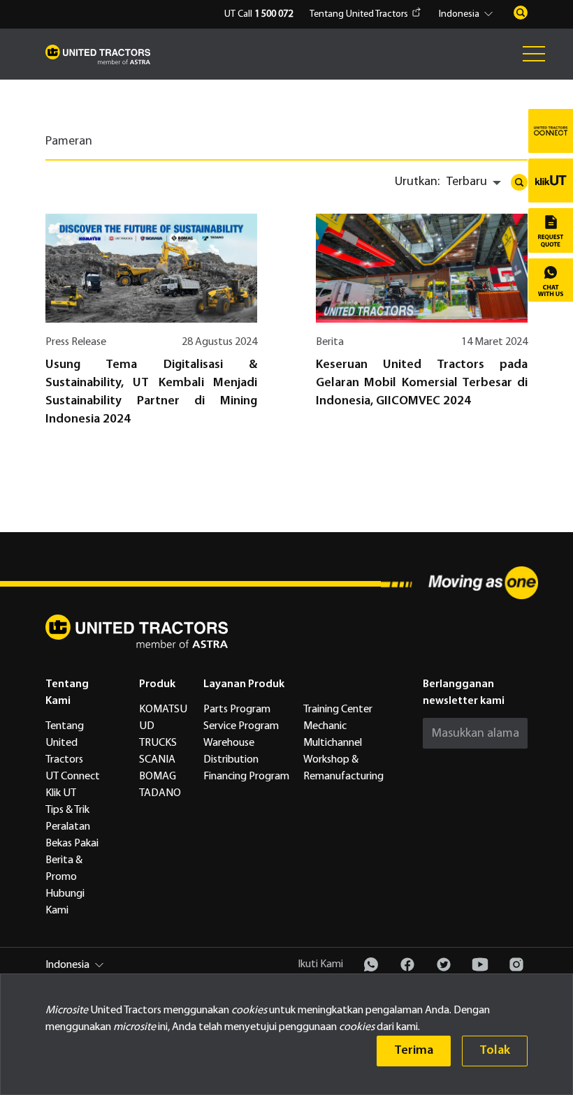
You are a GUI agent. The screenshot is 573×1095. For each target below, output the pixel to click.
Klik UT (60, 793)
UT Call (258, 14)
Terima (413, 1050)
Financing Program (246, 776)
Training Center (337, 709)
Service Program (241, 726)
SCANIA (157, 759)
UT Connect (72, 776)
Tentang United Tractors (359, 14)
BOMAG (157, 776)
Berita (330, 342)
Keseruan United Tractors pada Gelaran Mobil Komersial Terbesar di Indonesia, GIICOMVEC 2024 (422, 383)
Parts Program (236, 709)
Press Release (75, 342)
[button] (468, 15)
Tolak (494, 1050)
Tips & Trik (67, 810)
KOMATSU (163, 709)
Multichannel (332, 743)
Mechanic (325, 726)
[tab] (79, 147)
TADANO (160, 793)
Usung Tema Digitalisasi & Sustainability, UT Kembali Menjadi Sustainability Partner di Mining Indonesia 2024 (151, 392)
